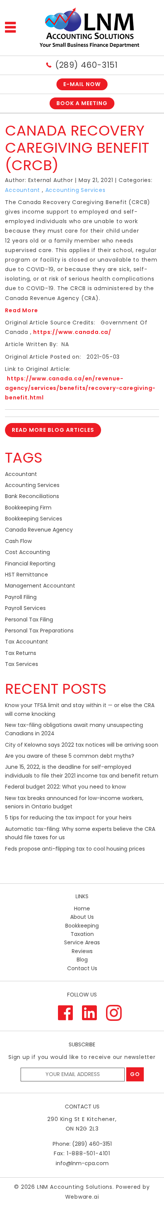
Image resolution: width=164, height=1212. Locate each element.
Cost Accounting (27, 552)
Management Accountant (40, 585)
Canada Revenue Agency (39, 529)
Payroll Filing (21, 597)
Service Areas (82, 942)
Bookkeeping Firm (28, 507)
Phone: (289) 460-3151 (82, 1144)
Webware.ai (82, 1197)
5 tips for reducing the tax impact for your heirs (68, 817)
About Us (82, 917)
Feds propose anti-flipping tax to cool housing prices (75, 849)
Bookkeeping (82, 925)
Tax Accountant (26, 641)
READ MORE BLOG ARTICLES (53, 430)
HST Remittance (26, 574)
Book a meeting (82, 103)
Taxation (82, 934)
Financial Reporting (30, 563)
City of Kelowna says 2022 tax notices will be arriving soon (81, 745)
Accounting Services (75, 190)
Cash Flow (18, 541)
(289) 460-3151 (86, 64)
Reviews (82, 951)
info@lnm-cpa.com (82, 1163)
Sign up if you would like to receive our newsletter (82, 1057)
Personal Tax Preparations (39, 630)
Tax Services (21, 664)
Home (82, 908)
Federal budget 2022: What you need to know (65, 786)
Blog (82, 959)
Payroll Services (25, 608)
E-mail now (82, 84)
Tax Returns (20, 653)
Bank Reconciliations (32, 496)
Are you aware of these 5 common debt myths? (69, 756)
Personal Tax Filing (29, 619)
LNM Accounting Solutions (75, 1187)
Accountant (22, 190)
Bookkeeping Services (33, 518)
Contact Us (82, 968)
